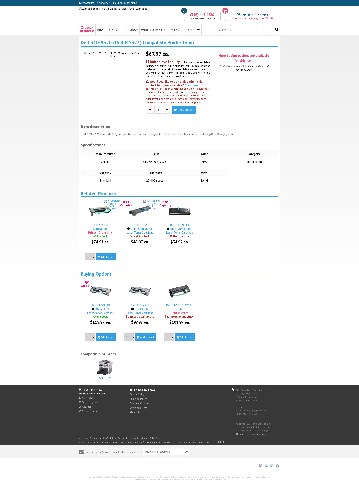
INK (99, 30)
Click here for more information (252, 433)
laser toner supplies (187, 442)
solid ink (220, 442)
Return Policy (137, 394)
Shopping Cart (90, 402)
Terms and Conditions (137, 438)
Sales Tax (154, 438)
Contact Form (89, 411)
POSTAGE (174, 30)
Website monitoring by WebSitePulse (211, 479)
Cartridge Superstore (117, 477)
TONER (112, 30)
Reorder (105, 2)
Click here (191, 85)
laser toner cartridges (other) (160, 442)
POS (189, 30)
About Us (135, 412)
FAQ (106, 438)
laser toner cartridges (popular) (128, 442)
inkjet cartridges (102, 442)
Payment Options (139, 403)
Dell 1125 (105, 378)
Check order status (126, 2)
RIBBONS (129, 30)
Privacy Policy (117, 438)
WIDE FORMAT (151, 30)
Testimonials (96, 438)
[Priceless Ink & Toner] (113, 8)
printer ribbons (206, 442)
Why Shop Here (138, 407)
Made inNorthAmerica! (112, 206)
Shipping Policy (138, 398)
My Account (87, 2)
